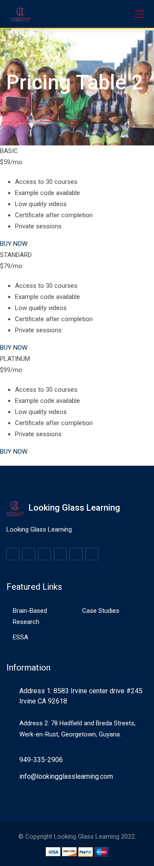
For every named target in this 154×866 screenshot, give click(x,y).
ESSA (20, 637)
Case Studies (100, 611)
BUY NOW (13, 244)
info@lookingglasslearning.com (66, 776)
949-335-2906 (41, 760)
